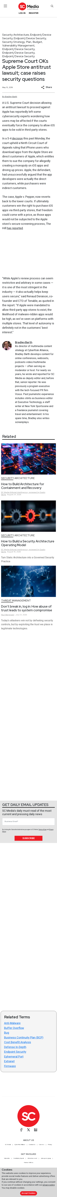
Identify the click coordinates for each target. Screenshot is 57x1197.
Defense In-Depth (15, 1047)
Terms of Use (42, 829)
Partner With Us (28, 1162)
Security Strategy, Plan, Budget (22, 42)
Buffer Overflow (14, 1028)
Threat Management (16, 600)
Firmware (10, 1066)
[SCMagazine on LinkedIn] (36, 1130)
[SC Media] (28, 6)
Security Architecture (15, 34)
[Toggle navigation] (5, 6)
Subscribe (28, 838)
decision (17, 138)
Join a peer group (46, 1158)
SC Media (8, 1144)
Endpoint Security (15, 1051)
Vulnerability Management (18, 45)
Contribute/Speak (18, 1158)
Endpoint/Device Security (30, 38)
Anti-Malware (12, 1023)
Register (33, 13)
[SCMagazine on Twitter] (28, 1130)
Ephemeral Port (13, 1056)
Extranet (9, 1061)
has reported (15, 228)
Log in (22, 13)
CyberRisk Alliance (19, 1144)
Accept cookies (28, 1193)
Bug (6, 1032)
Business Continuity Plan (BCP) (23, 1037)
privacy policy (49, 1185)
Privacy (50, 1144)
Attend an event (32, 1158)
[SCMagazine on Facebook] (21, 1130)
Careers (41, 1144)
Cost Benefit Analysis (17, 1042)
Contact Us (32, 1144)
